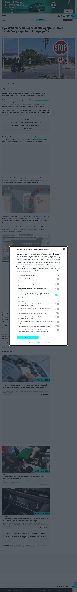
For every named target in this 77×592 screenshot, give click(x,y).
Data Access (38, 342)
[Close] (64, 249)
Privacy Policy (47, 342)
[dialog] (38, 296)
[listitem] (38, 275)
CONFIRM (27, 337)
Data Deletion (30, 342)
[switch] (57, 279)
